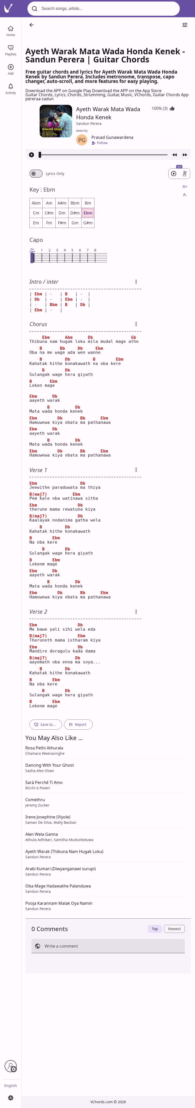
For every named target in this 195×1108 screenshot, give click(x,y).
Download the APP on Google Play (58, 90)
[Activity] (11, 86)
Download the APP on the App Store (126, 90)
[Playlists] (11, 47)
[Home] (11, 28)
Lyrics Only (55, 173)
